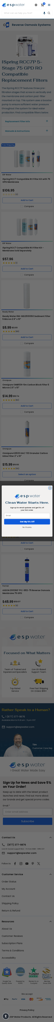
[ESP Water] (13, 5)
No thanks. (27, 527)
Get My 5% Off (27, 521)
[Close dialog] (50, 488)
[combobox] (24, 13)
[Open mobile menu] (49, 5)
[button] (44, 13)
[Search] (49, 13)
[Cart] (42, 5)
